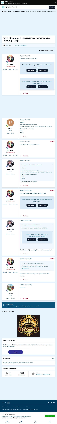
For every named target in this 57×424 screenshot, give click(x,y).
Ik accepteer (51, 416)
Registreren (42, 70)
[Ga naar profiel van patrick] (10, 122)
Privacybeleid (16, 407)
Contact (22, 407)
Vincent (10, 45)
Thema (8, 407)
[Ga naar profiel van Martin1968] (10, 163)
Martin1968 (10, 169)
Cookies (27, 407)
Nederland (23, 45)
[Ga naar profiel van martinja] (10, 287)
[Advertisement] (28, 23)
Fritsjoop (38, 373)
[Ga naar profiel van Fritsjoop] (33, 373)
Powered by (30, 409)
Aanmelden (31, 70)
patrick (10, 128)
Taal (4, 407)
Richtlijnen (24, 417)
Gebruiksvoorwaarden (7, 417)
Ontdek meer (3, 2)
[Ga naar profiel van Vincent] (4, 45)
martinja (10, 293)
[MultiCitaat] (20, 93)
